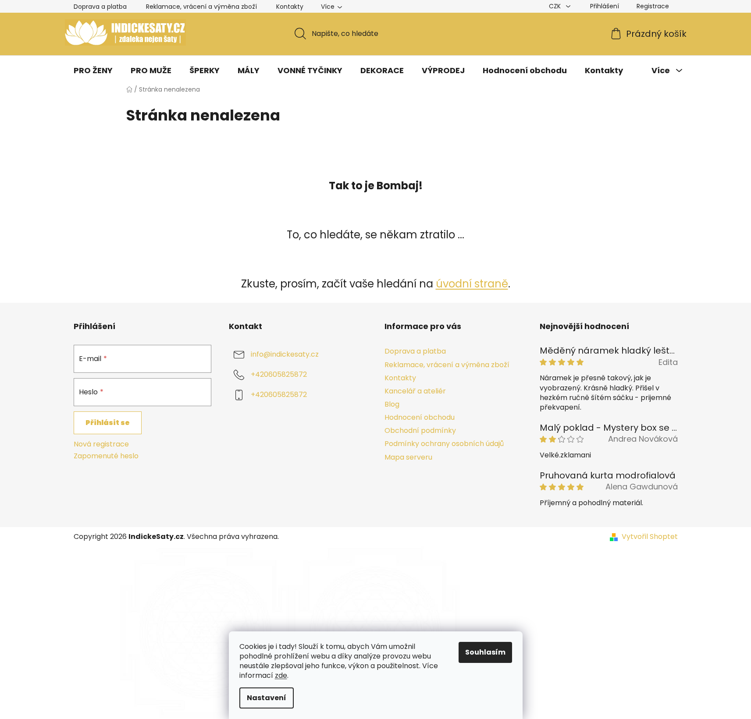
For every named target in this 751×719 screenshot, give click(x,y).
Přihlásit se (107, 423)
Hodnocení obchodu (419, 417)
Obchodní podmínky (420, 430)
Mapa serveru (408, 457)
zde (281, 675)
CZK (555, 6)
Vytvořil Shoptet (650, 537)
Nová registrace (101, 444)
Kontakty (289, 6)
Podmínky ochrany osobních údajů (444, 444)
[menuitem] (93, 70)
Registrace (653, 6)
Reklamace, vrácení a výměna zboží (201, 6)
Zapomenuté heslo (106, 456)
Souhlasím (485, 652)
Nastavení (266, 698)
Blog (391, 404)
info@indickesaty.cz (285, 355)
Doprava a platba (100, 6)
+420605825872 (279, 375)
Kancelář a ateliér (415, 391)
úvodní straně (472, 283)
